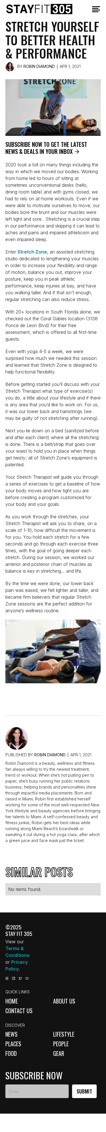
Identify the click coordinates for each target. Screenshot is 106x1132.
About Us (64, 1001)
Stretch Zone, (33, 252)
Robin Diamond (39, 66)
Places (13, 1043)
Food (11, 1053)
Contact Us (19, 1010)
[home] (46, 9)
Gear (58, 1053)
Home (11, 1001)
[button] (96, 9)
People (61, 1043)
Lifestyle (63, 1034)
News (11, 1034)
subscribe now (33, 1075)
